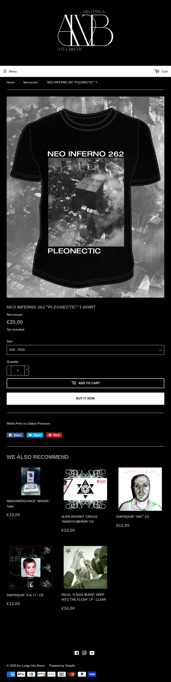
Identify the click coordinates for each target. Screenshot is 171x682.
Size (10, 341)
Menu (13, 71)
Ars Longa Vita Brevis (31, 665)
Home (10, 82)
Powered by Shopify (62, 665)
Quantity (12, 361)
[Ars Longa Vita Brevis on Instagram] (84, 653)
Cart (164, 71)
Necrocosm (30, 82)
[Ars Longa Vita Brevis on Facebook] (76, 653)
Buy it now (85, 398)
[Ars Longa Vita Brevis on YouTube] (92, 653)
